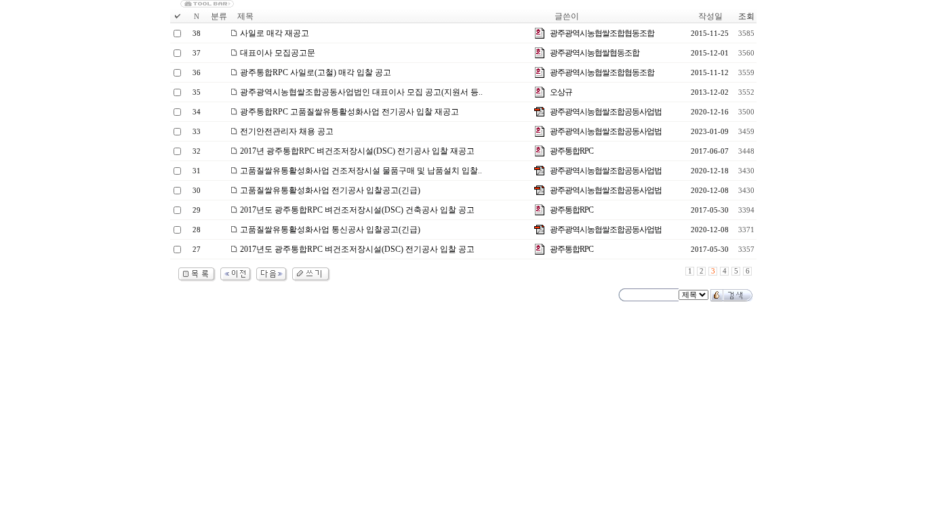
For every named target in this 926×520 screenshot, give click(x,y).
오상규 (561, 92)
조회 (746, 16)
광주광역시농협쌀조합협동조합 (602, 33)
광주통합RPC (571, 151)
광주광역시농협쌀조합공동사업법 (606, 111)
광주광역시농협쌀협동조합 (594, 53)
